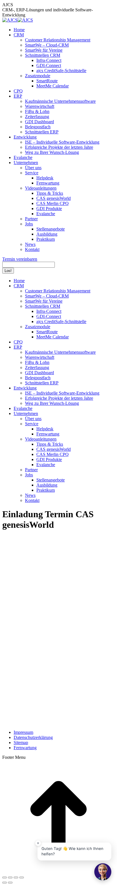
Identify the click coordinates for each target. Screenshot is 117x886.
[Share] (10, 877)
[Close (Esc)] (4, 877)
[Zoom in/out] (21, 877)
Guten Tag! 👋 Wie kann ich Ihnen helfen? (72, 851)
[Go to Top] (58, 870)
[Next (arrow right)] (10, 882)
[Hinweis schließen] (38, 843)
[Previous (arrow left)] (4, 882)
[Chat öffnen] (102, 871)
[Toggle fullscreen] (16, 877)
